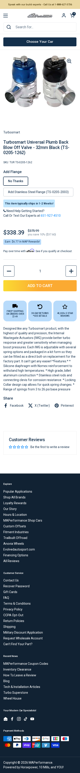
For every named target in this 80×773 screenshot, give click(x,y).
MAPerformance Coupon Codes (25, 663)
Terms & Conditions (17, 603)
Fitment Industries (16, 532)
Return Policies (13, 621)
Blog (6, 681)
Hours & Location (15, 514)
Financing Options (15, 555)
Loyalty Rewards (14, 503)
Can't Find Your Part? (17, 644)
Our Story (10, 509)
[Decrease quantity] (8, 271)
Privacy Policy (12, 609)
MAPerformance (40, 762)
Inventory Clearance (17, 669)
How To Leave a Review (19, 675)
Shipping (9, 626)
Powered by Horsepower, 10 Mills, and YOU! (33, 767)
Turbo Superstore (15, 692)
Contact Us (11, 580)
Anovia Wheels (13, 543)
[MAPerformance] (40, 15)
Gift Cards (10, 592)
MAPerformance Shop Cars (22, 520)
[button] (72, 15)
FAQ (6, 598)
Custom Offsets (14, 526)
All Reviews (11, 561)
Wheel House (12, 698)
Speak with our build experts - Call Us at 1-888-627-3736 (40, 4)
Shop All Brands (14, 497)
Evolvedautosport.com (19, 549)
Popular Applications (17, 491)
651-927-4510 (51, 215)
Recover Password (16, 586)
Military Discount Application (23, 632)
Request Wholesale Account (23, 638)
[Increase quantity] (71, 271)
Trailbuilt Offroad (15, 538)
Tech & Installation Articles (21, 687)
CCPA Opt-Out (13, 615)
